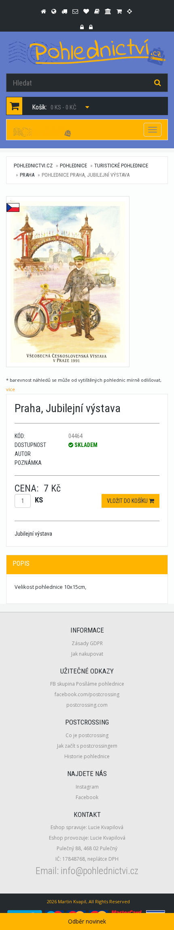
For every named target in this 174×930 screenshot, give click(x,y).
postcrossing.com (87, 704)
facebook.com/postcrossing (87, 694)
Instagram (87, 786)
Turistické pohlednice (121, 165)
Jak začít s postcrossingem (87, 745)
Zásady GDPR (87, 643)
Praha (27, 175)
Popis (21, 563)
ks (39, 500)
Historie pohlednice (87, 756)
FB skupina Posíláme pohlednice (87, 683)
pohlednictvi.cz (33, 165)
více (10, 389)
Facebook (87, 797)
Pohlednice (73, 165)
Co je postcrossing (87, 735)
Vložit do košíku (128, 501)
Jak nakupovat (87, 653)
